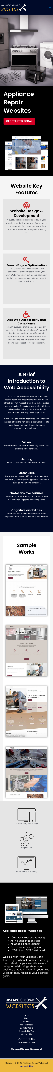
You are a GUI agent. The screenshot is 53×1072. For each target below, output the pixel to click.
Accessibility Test (26, 1031)
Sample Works (26, 1028)
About (26, 1018)
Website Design (26, 1025)
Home (26, 1015)
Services (27, 1021)
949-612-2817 (28, 1042)
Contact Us (26, 1034)
